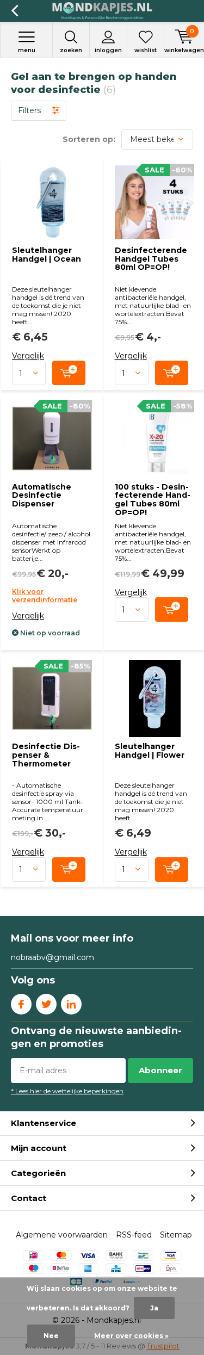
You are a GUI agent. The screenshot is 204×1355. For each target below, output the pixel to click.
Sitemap (176, 1235)
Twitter (46, 1004)
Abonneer (160, 1070)
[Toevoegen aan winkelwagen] (68, 373)
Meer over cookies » (131, 1336)
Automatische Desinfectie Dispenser (41, 495)
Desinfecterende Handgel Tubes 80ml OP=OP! (151, 258)
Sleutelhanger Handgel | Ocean (46, 254)
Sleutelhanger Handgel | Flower (149, 750)
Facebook (21, 1004)
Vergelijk (28, 356)
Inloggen (108, 50)
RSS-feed (134, 1235)
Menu (26, 50)
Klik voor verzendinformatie (44, 595)
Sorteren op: (89, 139)
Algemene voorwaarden (62, 1235)
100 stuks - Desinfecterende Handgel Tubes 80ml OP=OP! (152, 499)
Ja (154, 1308)
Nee (51, 1336)
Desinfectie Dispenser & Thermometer (46, 754)
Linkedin (71, 1004)
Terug (14, 11)
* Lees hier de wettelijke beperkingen (67, 1091)
